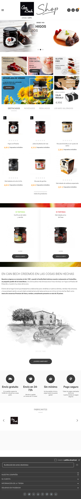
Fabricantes (40, 409)
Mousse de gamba (13, 181)
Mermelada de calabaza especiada (40, 183)
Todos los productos (40, 194)
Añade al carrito (20, 256)
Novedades (29, 108)
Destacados (14, 108)
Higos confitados (67, 143)
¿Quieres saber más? (40, 361)
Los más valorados (63, 108)
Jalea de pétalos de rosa (13, 143)
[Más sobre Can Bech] (14, 420)
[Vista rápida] (11, 128)
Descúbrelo (9, 87)
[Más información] (15, 128)
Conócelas (34, 70)
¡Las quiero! (62, 47)
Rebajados (44, 108)
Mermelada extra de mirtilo (67, 181)
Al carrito (6, 128)
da (78, 460)
